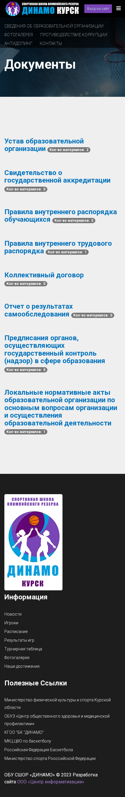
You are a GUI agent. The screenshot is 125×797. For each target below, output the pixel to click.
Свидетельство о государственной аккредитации (57, 176)
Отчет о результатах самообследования (38, 310)
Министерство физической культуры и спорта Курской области (57, 704)
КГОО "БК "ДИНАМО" (24, 732)
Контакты (51, 43)
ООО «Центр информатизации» (50, 782)
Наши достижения (22, 666)
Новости (13, 614)
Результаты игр (19, 640)
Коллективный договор (44, 275)
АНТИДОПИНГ (18, 43)
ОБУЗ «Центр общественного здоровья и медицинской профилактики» (57, 720)
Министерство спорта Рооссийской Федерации (50, 758)
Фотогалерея (18, 34)
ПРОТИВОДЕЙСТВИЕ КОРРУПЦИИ (73, 34)
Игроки (11, 623)
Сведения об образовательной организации (54, 26)
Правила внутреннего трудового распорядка (58, 247)
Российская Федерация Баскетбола (38, 749)
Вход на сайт (98, 9)
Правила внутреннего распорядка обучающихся (60, 215)
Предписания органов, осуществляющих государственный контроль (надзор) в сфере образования (54, 349)
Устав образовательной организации (44, 145)
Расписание (16, 631)
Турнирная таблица (23, 649)
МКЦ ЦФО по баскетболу (27, 741)
